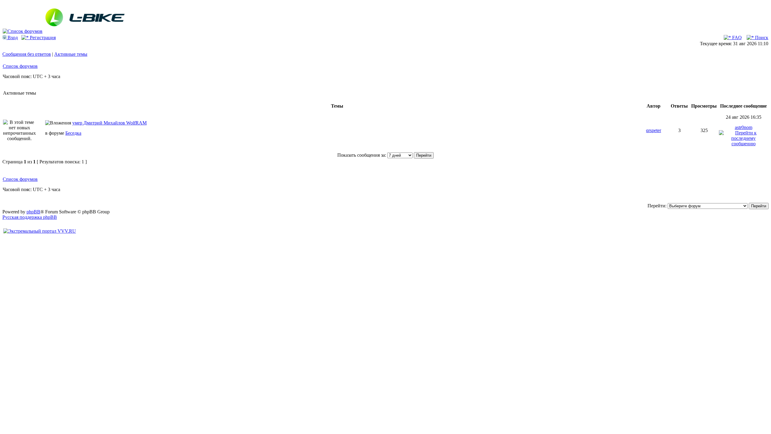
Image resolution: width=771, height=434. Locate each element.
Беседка (73, 133)
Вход (12, 37)
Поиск (761, 37)
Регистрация (42, 37)
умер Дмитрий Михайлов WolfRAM (109, 122)
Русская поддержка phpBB (29, 217)
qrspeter (653, 130)
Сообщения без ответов (26, 54)
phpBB (33, 211)
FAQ (736, 37)
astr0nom (743, 127)
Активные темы (70, 54)
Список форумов (20, 66)
